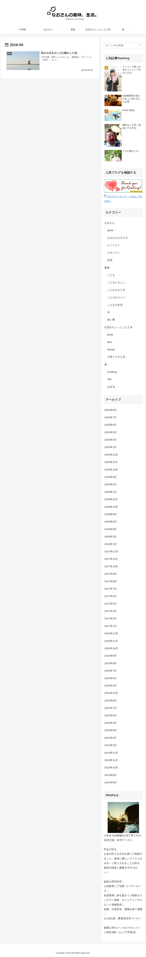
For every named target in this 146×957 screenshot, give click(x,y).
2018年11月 (111, 499)
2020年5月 (110, 432)
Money (111, 349)
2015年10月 (111, 693)
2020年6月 (110, 424)
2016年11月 (111, 641)
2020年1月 (110, 447)
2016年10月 (111, 648)
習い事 (111, 319)
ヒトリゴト (113, 245)
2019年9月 (110, 477)
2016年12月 (111, 633)
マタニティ (113, 252)
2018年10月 (111, 506)
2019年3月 (110, 484)
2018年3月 (110, 536)
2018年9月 (110, 514)
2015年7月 (110, 708)
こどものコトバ (116, 297)
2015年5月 (110, 722)
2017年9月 (110, 573)
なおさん (109, 222)
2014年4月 (110, 737)
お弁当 (111, 386)
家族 (107, 267)
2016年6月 (110, 678)
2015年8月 (110, 700)
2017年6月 (110, 596)
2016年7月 (110, 670)
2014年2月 (110, 745)
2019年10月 (111, 469)
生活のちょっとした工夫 (118, 327)
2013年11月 (111, 760)
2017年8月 (110, 581)
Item (109, 342)
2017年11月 (111, 559)
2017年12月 (111, 551)
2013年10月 (111, 767)
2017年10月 (111, 566)
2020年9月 (110, 410)
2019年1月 (110, 492)
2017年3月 (110, 611)
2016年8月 (110, 663)
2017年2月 (110, 618)
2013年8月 (110, 782)
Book (110, 334)
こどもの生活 (115, 304)
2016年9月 (110, 655)
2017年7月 (110, 588)
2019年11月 (111, 462)
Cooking (112, 371)
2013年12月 (111, 752)
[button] (140, 45)
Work (110, 230)
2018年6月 (110, 521)
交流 (109, 260)
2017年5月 (110, 603)
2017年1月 (110, 626)
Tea (109, 379)
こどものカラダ (116, 290)
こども (111, 275)
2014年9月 (110, 730)
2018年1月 (110, 544)
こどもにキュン (116, 282)
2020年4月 (110, 439)
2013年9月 (110, 775)
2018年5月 (110, 529)
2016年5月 (110, 685)
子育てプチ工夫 (116, 357)
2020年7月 (110, 417)
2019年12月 (111, 454)
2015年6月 (110, 715)
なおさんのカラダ (117, 237)
